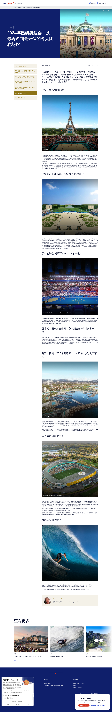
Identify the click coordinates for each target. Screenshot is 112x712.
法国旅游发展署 (47, 683)
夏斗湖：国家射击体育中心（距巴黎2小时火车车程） (25, 82)
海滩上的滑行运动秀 (56, 656)
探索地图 (93, 3)
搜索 (100, 3)
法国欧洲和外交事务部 (78, 683)
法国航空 (75, 685)
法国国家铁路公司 (77, 687)
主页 (15, 7)
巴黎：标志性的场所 (20, 66)
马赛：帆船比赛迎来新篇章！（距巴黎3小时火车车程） (25, 88)
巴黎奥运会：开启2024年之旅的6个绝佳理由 (29, 656)
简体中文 (104, 3)
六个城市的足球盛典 (20, 93)
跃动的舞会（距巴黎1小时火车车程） (25, 77)
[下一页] (101, 640)
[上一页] (96, 640)
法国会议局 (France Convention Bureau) (53, 685)
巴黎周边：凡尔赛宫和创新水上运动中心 (25, 71)
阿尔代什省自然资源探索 (94, 656)
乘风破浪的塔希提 (20, 98)
